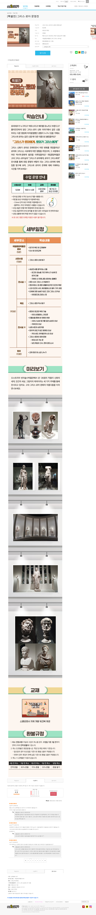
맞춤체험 (36, 6)
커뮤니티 (80, 6)
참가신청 (43, 53)
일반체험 (25, 6)
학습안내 (16, 66)
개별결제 (67, 901)
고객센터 (85, 6)
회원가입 (62, 1)
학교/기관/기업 (62, 6)
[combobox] (65, 47)
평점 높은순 (52, 800)
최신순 (47, 800)
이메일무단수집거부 (49, 901)
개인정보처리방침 (39, 901)
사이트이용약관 (59, 901)
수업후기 (35, 66)
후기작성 (53, 793)
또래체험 (48, 6)
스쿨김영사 (13, 6)
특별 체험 (15, 13)
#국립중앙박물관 (13, 60)
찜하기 (71, 52)
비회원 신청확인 (73, 1)
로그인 (57, 1)
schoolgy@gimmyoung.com (39, 910)
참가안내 (54, 66)
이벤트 (76, 6)
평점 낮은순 (59, 800)
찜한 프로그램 (81, 1)
